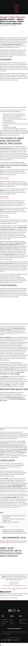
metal (8, 588)
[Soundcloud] (18, 610)
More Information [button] (4, 178)
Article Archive (4, 598)
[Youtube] (10, 610)
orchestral (13, 588)
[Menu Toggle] (13, 2)
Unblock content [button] (4, 177)
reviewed (20, 69)
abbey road (4, 588)
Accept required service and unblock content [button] (14, 585)
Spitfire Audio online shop (13, 542)
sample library (19, 588)
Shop (16, 598)
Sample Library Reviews (12, 17)
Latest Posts (11, 598)
